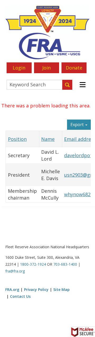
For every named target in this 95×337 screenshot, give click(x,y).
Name (48, 139)
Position (17, 139)
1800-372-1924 (33, 264)
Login (19, 68)
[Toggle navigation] (82, 85)
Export (77, 124)
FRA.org (12, 289)
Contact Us (20, 296)
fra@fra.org (15, 271)
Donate (74, 68)
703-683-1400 (65, 264)
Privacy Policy (36, 289)
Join (46, 68)
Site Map (61, 289)
